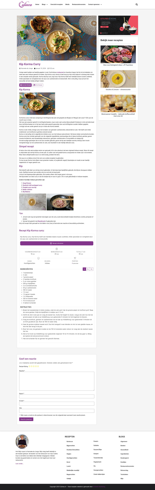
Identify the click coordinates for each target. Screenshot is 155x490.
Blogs (43, 4)
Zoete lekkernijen (99, 474)
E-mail (21, 401)
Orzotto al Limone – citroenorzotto (118, 89)
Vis (95, 466)
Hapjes (69, 454)
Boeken (123, 445)
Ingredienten (125, 454)
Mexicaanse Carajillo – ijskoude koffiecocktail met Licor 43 (118, 115)
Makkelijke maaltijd (73, 470)
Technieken (124, 474)
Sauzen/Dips (98, 449)
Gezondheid (124, 450)
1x (84, 269)
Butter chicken (27, 189)
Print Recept (38, 85)
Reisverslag (124, 470)
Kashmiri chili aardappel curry (32, 185)
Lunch (69, 466)
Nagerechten (71, 474)
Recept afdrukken (57, 243)
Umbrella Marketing (99, 486)
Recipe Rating (23, 366)
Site (20, 408)
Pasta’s (96, 441)
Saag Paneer (27, 183)
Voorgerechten (98, 470)
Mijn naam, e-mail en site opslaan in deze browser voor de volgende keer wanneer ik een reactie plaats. (53, 415)
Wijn (122, 478)
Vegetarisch (97, 462)
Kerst (68, 462)
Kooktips (123, 462)
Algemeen (124, 441)
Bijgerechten (71, 445)
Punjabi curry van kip (29, 187)
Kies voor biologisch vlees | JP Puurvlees (118, 65)
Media (67, 4)
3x (91, 269)
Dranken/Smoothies (73, 450)
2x (88, 269)
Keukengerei (125, 458)
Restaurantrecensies (78, 4)
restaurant (60, 72)
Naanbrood (41, 221)
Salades (96, 445)
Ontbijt (69, 478)
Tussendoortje (98, 458)
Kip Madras (26, 192)
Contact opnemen (94, 4)
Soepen (96, 454)
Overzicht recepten (57, 4)
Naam (21, 393)
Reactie (22, 371)
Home (37, 4)
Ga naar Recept (26, 85)
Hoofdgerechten (72, 458)
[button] (136, 4)
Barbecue (70, 441)
